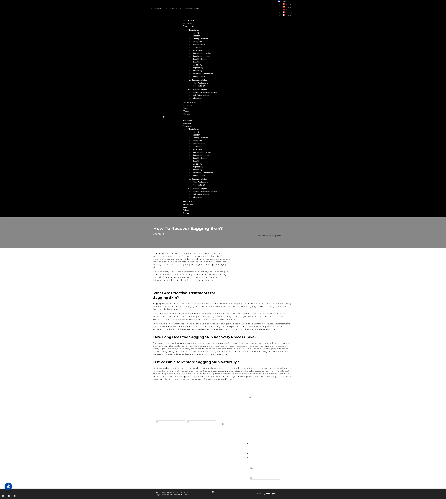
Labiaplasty (197, 65)
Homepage (188, 20)
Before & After (189, 102)
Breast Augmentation (201, 56)
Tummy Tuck (198, 42)
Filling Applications (200, 83)
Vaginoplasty (198, 68)
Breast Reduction (200, 59)
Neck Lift (196, 36)
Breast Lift (197, 62)
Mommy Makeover (200, 39)
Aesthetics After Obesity (203, 73)
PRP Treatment (199, 86)
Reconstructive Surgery (197, 89)
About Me (187, 23)
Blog (185, 108)
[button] (235, 116)
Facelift (196, 33)
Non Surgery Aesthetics (197, 80)
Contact (186, 114)
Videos (186, 111)
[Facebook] (270, 8)
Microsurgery (198, 98)
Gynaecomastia (199, 44)
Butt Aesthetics (199, 76)
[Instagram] (267, 8)
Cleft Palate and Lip (201, 95)
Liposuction (197, 47)
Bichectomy (197, 50)
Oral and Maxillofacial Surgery (205, 92)
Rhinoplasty (197, 71)
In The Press (188, 105)
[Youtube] (273, 8)
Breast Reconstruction (202, 53)
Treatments (188, 26)
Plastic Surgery (194, 30)
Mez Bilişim (270, 494)
